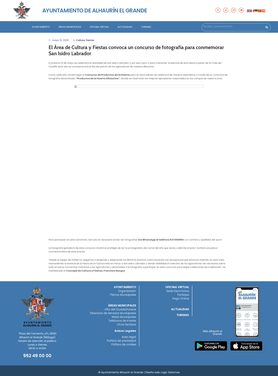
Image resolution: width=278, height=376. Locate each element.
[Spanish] (264, 10)
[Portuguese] (260, 10)
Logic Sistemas (170, 372)
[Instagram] (233, 10)
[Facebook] (217, 10)
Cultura (80, 40)
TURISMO (146, 27)
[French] (252, 10)
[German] (256, 10)
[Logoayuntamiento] (21, 10)
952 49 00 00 (37, 356)
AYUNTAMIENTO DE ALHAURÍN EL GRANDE (94, 10)
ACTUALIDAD (125, 27)
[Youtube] (241, 10)
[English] (248, 10)
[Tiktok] (225, 10)
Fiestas (90, 40)
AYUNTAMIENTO (41, 27)
